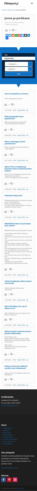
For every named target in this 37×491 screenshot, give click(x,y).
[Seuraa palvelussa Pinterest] (9, 479)
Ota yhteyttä (7, 444)
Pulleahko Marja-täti (13, 195)
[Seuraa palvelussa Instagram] (15, 479)
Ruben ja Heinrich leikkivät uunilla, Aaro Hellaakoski (16, 367)
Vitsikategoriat (8, 435)
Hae (6, 55)
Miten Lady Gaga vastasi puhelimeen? (15, 142)
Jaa (27, 110)
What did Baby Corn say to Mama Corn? (16, 307)
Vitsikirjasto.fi (8, 428)
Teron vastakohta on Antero (16, 94)
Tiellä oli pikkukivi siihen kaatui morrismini (18, 282)
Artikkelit (6, 430)
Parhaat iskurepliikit (10, 439)
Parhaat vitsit (7, 437)
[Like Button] (6, 30)
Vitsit (14, 110)
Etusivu (4, 10)
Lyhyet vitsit (10, 10)
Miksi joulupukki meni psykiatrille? (14, 117)
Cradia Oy (20, 488)
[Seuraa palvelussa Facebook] (3, 479)
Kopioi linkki (21, 110)
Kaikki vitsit (7, 433)
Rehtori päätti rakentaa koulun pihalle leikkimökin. (18, 332)
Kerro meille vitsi (9, 441)
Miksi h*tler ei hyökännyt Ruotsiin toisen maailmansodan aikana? (18, 169)
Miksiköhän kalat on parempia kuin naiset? (18, 224)
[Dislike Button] (13, 30)
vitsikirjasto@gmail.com (10, 405)
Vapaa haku (9, 58)
